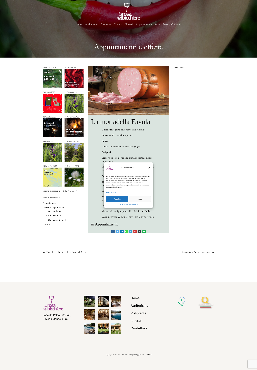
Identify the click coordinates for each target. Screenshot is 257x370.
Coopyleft (148, 354)
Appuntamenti (49, 203)
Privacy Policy (133, 204)
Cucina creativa (55, 215)
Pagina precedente (51, 191)
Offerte (46, 224)
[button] (149, 167)
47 (75, 191)
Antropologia (54, 211)
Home (79, 24)
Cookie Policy (123, 204)
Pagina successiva (51, 197)
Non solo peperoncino (53, 207)
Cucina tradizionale (57, 220)
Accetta (117, 199)
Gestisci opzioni (111, 192)
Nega (140, 199)
